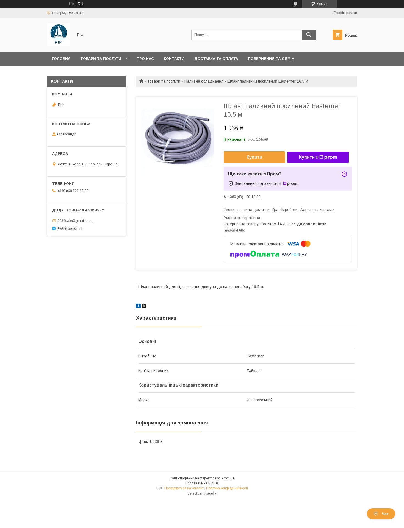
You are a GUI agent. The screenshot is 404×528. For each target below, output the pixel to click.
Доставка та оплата (216, 59)
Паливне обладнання (203, 81)
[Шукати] (309, 35)
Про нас (145, 59)
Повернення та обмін (271, 59)
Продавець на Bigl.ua (202, 483)
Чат (385, 514)
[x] (144, 306)
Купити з (308, 157)
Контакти (174, 59)
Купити (254, 157)
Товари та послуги (100, 59)
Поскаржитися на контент (184, 488)
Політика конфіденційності (227, 488)
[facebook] (138, 306)
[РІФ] (58, 44)
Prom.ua (228, 478)
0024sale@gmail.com (75, 221)
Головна (61, 59)
